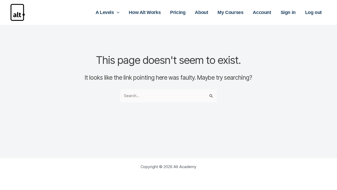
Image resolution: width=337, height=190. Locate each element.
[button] (117, 12)
